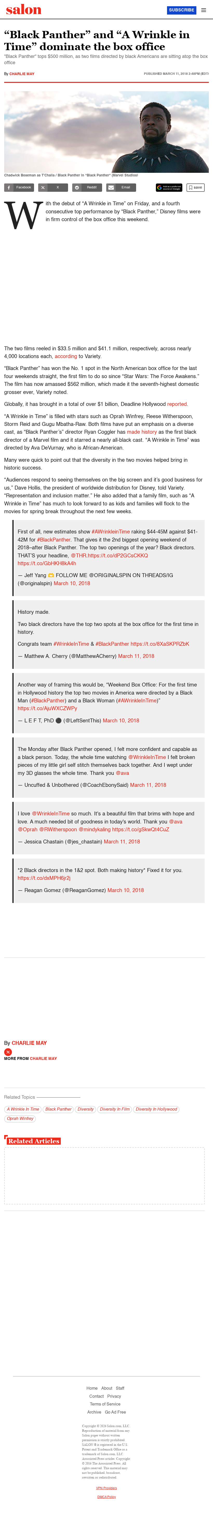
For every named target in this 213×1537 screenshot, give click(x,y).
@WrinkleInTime (147, 757)
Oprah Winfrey (20, 1119)
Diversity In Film (114, 1109)
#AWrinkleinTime (111, 532)
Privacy (114, 1397)
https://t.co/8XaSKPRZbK (160, 644)
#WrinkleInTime (71, 644)
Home (92, 1389)
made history (142, 432)
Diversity (85, 1109)
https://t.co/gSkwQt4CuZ (140, 830)
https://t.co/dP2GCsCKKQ (118, 556)
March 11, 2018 (136, 656)
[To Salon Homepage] (24, 9)
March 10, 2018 (72, 583)
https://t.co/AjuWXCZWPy (47, 708)
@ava (122, 773)
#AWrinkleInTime (137, 701)
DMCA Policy (106, 1497)
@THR (78, 556)
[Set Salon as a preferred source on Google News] (169, 187)
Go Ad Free (115, 1412)
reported (177, 404)
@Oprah (27, 830)
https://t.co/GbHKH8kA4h (47, 563)
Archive (94, 1412)
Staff (120, 1389)
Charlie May (21, 74)
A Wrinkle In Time (23, 1109)
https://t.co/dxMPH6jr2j (44, 878)
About (106, 1389)
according (66, 356)
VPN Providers (106, 1488)
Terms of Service (105, 1404)
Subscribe (181, 10)
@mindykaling (94, 830)
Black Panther (58, 1109)
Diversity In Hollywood (156, 1109)
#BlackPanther (53, 540)
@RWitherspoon (58, 830)
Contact (96, 1397)
